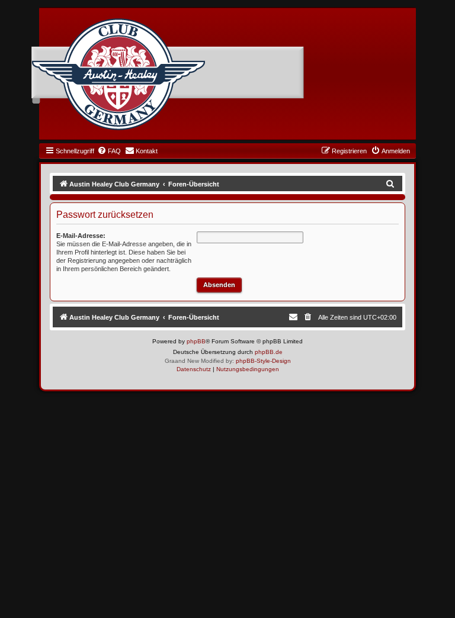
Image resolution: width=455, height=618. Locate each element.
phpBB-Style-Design (263, 361)
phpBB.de (269, 352)
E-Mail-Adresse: (80, 235)
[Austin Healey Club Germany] (118, 74)
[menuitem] (109, 151)
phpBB (196, 341)
